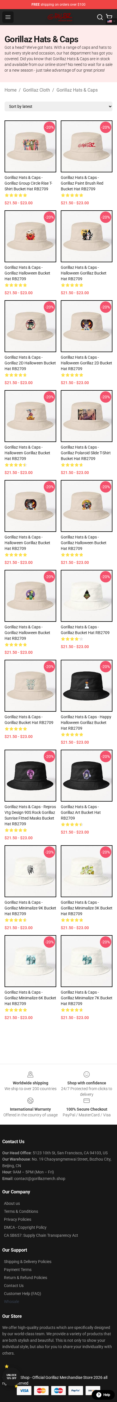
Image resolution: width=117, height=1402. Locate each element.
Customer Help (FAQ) (22, 1293)
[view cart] (109, 17)
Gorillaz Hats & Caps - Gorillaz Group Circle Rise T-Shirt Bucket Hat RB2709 (28, 183)
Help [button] (106, 1395)
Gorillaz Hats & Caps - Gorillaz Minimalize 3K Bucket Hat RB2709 (86, 908)
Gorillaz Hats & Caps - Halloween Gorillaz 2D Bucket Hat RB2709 (86, 363)
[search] (100, 17)
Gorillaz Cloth (36, 90)
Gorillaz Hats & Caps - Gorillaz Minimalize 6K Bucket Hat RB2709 (30, 998)
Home (10, 90)
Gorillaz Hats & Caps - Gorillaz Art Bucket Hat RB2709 (81, 812)
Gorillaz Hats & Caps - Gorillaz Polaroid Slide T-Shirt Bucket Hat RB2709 (86, 453)
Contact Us (14, 1285)
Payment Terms (18, 1269)
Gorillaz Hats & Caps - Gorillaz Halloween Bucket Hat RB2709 (27, 273)
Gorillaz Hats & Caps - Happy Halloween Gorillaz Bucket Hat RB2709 (86, 723)
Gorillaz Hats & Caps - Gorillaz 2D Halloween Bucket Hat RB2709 (30, 363)
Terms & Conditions (21, 1211)
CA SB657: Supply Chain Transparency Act (41, 1235)
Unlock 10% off (11, 1377)
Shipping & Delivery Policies (27, 1261)
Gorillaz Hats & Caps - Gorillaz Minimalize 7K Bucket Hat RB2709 (86, 998)
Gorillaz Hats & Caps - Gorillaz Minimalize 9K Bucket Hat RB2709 (30, 908)
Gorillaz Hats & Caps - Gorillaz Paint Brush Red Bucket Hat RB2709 (82, 183)
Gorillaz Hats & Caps (77, 90)
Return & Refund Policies (25, 1277)
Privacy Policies (17, 1219)
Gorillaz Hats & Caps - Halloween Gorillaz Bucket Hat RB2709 (83, 273)
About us (12, 1203)
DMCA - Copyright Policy (25, 1227)
